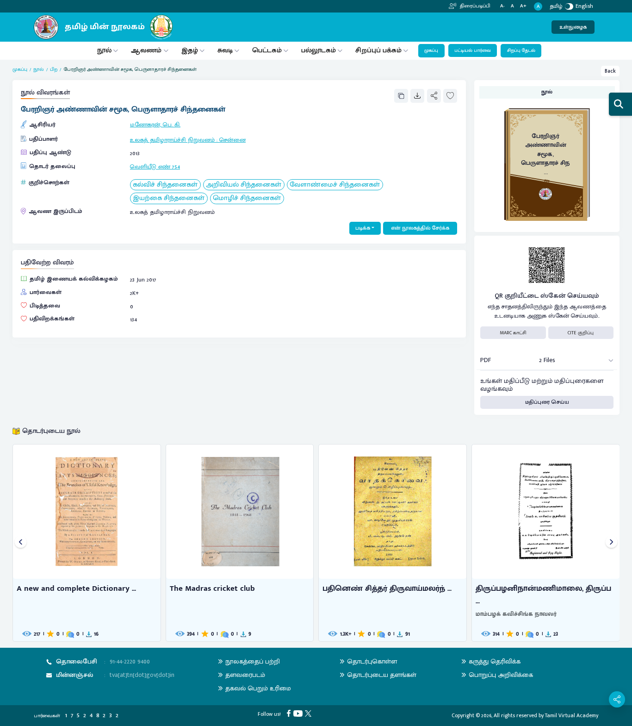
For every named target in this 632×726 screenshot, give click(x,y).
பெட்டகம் (267, 50)
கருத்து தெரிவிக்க (494, 661)
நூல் (104, 50)
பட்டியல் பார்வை (472, 50)
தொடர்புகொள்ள (372, 661)
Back (610, 71)
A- (502, 6)
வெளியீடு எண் (150, 167)
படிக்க (362, 228)
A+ (523, 6)
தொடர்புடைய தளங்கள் (381, 675)
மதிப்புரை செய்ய (547, 402)
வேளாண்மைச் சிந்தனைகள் (335, 185)
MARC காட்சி (513, 333)
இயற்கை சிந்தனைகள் (168, 198)
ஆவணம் (147, 50)
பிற (53, 69)
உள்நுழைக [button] (573, 27)
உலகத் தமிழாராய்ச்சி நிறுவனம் (172, 140)
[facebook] (290, 712)
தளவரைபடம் (245, 675)
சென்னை (232, 140)
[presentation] (20, 543)
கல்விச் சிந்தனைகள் (165, 185)
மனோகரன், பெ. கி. (155, 125)
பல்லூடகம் (318, 50)
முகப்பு (431, 50)
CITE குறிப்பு (581, 333)
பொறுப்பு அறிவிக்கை (501, 675)
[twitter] (309, 712)
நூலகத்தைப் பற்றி (252, 661)
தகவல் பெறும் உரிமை (258, 688)
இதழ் (189, 50)
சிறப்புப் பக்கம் (378, 50)
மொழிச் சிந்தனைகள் (247, 198)
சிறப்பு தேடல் (521, 50)
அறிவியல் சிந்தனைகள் (243, 185)
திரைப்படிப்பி (474, 6)
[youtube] (299, 712)
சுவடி (225, 50)
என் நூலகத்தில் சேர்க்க (420, 228)
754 (176, 167)
